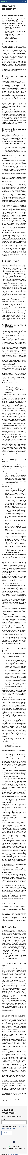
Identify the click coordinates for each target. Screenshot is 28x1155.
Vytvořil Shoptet (15, 1146)
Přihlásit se (7, 1133)
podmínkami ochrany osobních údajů (13, 1127)
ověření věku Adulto (13, 1154)
